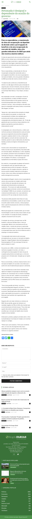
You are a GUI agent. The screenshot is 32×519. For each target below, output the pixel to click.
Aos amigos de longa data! (9, 425)
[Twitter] (18, 454)
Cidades (12, 483)
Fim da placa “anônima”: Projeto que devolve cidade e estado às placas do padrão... (15, 418)
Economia (7, 5)
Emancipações (13, 467)
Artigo (3, 427)
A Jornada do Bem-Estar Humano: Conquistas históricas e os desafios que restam (15, 409)
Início (2, 5)
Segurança (4, 420)
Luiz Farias (5, 18)
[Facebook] (14, 454)
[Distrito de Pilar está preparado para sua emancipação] (5, 466)
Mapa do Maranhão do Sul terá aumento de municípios (18, 472)
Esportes (3, 403)
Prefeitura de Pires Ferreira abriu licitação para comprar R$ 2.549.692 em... (19, 480)
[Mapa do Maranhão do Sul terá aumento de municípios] (5, 473)
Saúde (3, 412)
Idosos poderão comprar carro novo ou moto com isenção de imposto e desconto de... (15, 392)
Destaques (4, 394)
